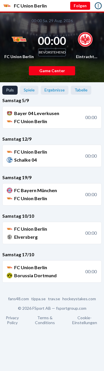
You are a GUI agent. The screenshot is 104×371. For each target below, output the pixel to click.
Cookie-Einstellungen (84, 320)
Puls (10, 89)
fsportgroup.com (71, 308)
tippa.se (38, 299)
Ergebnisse (54, 89)
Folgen (80, 5)
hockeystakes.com (79, 299)
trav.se (54, 299)
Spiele (29, 89)
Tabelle (81, 89)
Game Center (52, 70)
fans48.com (18, 299)
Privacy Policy (12, 320)
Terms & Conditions (45, 320)
